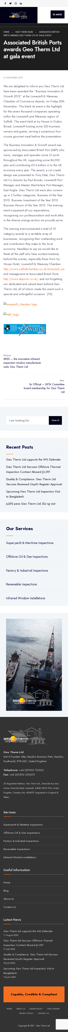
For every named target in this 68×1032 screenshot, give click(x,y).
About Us (8, 899)
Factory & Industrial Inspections (27, 570)
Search (55, 420)
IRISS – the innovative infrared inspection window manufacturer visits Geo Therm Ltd (22, 361)
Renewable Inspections (21, 584)
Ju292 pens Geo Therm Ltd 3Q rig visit (30, 504)
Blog (6, 891)
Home (6, 32)
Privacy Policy (26, 1013)
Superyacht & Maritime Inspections (30, 543)
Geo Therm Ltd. (33, 783)
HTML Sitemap (53, 1008)
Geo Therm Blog (24, 32)
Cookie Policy (36, 1008)
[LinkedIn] (21, 3)
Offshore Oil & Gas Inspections (27, 556)
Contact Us (9, 907)
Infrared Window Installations (25, 598)
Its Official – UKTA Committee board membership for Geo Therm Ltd (44, 386)
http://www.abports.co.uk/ (20, 279)
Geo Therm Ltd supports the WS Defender (33, 459)
